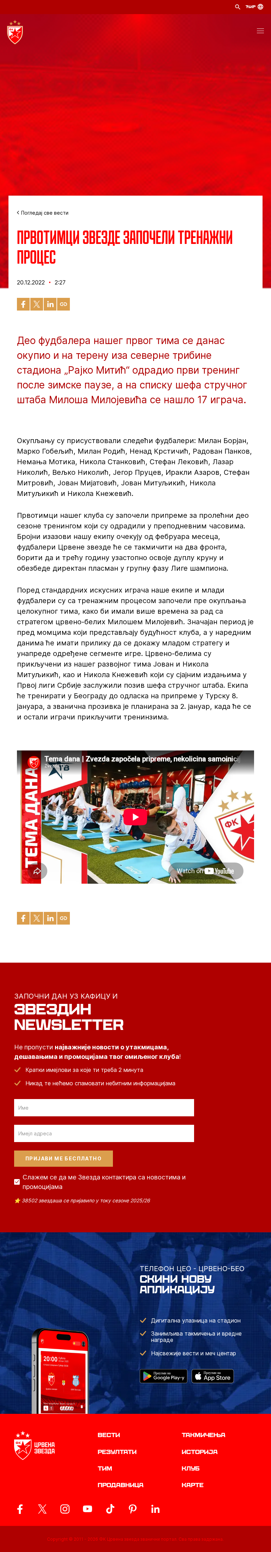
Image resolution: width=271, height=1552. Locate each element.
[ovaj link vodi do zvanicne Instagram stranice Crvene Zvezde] (65, 1509)
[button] (260, 32)
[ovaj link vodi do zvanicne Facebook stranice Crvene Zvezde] (19, 1509)
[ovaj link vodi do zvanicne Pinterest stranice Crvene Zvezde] (132, 1509)
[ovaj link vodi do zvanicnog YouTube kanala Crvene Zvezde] (87, 1509)
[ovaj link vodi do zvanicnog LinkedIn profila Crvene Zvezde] (155, 1509)
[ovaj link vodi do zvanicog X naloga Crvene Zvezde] (42, 1509)
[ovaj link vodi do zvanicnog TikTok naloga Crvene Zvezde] (110, 1509)
